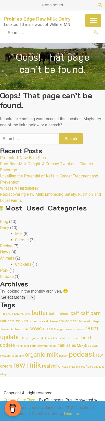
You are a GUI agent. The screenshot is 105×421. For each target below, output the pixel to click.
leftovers (42, 346)
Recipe (6, 246)
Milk (19, 233)
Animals (7, 258)
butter (40, 313)
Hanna (48, 338)
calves (22, 320)
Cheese (22, 239)
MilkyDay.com (88, 345)
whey (3, 374)
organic (19, 355)
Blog (4, 221)
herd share (60, 338)
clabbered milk (19, 329)
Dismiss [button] (71, 413)
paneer (63, 355)
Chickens (23, 264)
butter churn (59, 314)
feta (22, 338)
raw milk (27, 365)
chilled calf (68, 321)
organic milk (41, 354)
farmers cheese (74, 329)
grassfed (37, 338)
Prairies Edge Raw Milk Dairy (37, 18)
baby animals (22, 314)
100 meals (6, 314)
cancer (33, 321)
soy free (86, 366)
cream (49, 329)
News (5, 252)
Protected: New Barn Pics (23, 157)
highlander (22, 346)
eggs (60, 329)
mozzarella (7, 355)
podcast (82, 354)
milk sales (66, 345)
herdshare (74, 338)
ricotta (64, 366)
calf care (7, 321)
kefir (33, 346)
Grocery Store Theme (21, 400)
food (28, 338)
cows (35, 328)
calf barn (90, 313)
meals (52, 346)
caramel (43, 321)
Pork (4, 270)
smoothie (74, 366)
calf (74, 313)
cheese (53, 321)
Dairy (4, 227)
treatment (98, 366)
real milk (51, 366)
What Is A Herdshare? (19, 188)
